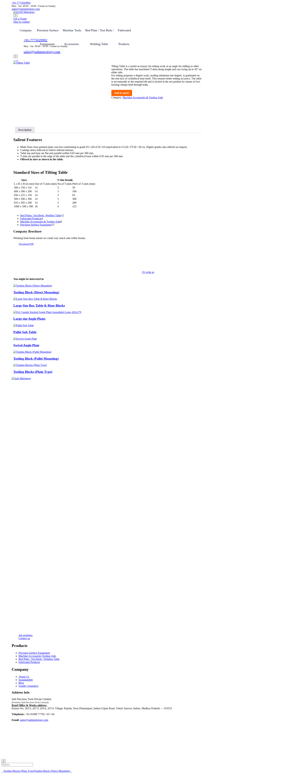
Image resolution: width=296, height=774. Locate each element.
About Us (23, 676)
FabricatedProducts (124, 33)
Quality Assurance (28, 685)
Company (26, 30)
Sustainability (25, 679)
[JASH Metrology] (24, 12)
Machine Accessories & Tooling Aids (143, 97)
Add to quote (121, 92)
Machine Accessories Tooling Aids (37, 656)
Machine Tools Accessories (72, 33)
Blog (21, 682)
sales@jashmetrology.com (26, 9)
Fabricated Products (29, 662)
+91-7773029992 (21, 2)
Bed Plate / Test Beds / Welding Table (99, 33)
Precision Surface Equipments (48, 33)
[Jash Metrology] (148, 378)
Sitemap (71, 755)
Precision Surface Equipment (34, 652)
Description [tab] (25, 129)
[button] (20, 18)
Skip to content (21, 21)
